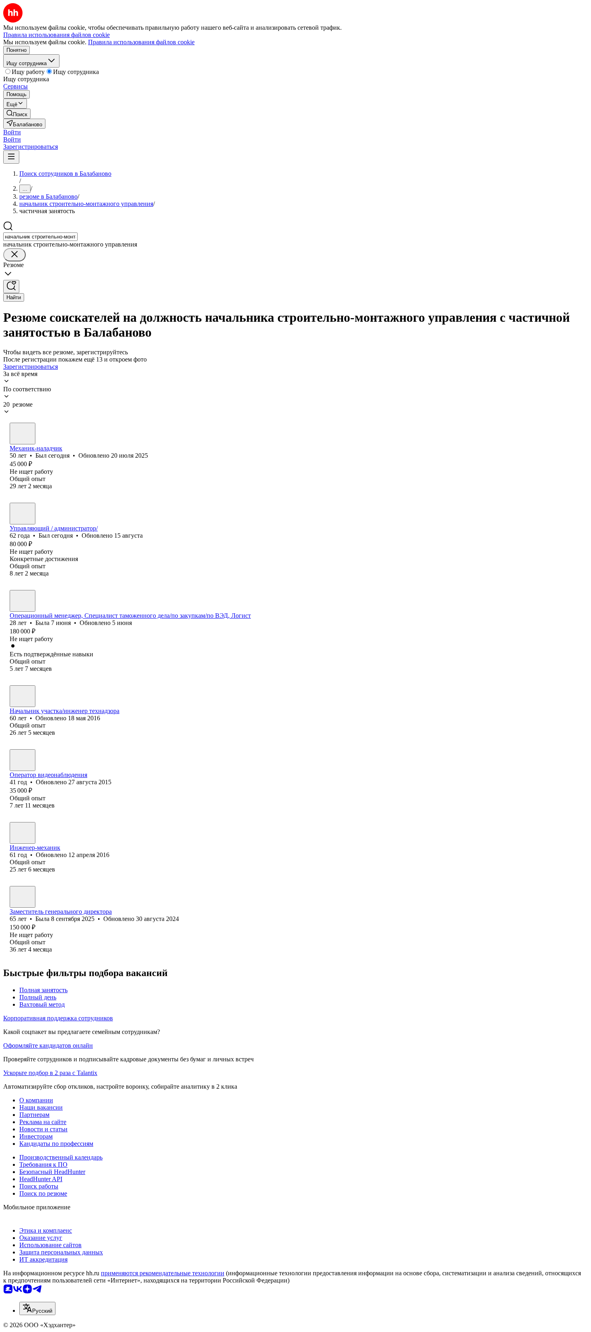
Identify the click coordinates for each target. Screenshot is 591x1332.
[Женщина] (22, 601)
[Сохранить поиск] (11, 286)
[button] (12, 132)
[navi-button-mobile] (11, 157)
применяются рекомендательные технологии (162, 1273)
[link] (17, 114)
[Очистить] (14, 254)
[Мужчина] (22, 433)
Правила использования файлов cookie (141, 42)
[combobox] (40, 236)
